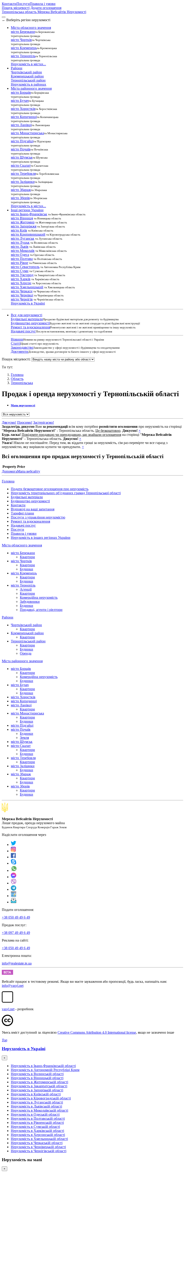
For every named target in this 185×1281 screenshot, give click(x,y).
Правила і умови (43, 4)
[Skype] (13, 863)
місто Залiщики (23, 182)
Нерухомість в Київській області (36, 1094)
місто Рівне (19, 263)
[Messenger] (13, 877)
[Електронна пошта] (13, 902)
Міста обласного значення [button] (31, 28)
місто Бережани (23, 32)
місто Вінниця (22, 218)
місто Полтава (22, 259)
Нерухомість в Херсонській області (38, 1135)
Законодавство (22, 347)
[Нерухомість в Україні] (5, 811)
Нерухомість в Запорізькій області (37, 1090)
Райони (7, 617)
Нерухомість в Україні (28, 303)
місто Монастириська (27, 133)
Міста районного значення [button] (31, 88)
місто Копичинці (24, 117)
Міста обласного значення (22, 545)
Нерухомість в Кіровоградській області (41, 1098)
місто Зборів (20, 198)
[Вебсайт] (13, 896)
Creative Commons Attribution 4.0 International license (97, 1032)
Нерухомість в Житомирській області (39, 1082)
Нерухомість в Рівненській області (37, 1122)
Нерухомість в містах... (28, 64)
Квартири (27, 557)
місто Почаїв (20, 149)
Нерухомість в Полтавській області (38, 1118)
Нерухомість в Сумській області (35, 1127)
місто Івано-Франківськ (29, 214)
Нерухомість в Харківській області (37, 1131)
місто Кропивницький (28, 234)
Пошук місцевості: (16, 359)
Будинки (26, 569)
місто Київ (19, 230)
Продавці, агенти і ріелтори (41, 610)
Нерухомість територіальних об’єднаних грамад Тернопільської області (66, 493)
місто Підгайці (22, 141)
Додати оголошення (45, 8)
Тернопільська (22, 383)
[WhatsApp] (14, 870)
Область (17, 379)
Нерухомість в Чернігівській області (38, 1151)
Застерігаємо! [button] (43, 422)
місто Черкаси (21, 291)
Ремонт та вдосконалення (30, 327)
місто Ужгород (22, 275)
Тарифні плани (22, 513)
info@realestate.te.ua (17, 963)
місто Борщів (21, 92)
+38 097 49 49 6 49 (16, 933)
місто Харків (20, 279)
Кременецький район (27, 76)
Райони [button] (16, 68)
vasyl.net (8, 1009)
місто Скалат (21, 165)
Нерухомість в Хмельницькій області (39, 1139)
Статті (16, 343)
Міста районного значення (22, 661)
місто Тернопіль (23, 56)
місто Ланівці (21, 125)
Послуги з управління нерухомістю (38, 517)
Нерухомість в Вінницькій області (37, 1078)
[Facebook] (13, 857)
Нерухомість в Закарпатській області (39, 1086)
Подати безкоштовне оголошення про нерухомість (49, 489)
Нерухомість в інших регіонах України (40, 537)
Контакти (9, 4)
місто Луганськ (22, 238)
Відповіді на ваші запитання (32, 509)
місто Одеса (20, 255)
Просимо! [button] (24, 422)
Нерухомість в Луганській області (37, 1102)
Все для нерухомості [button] (26, 315)
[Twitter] (13, 844)
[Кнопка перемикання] (3, 17)
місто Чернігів (22, 299)
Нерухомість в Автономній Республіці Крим (45, 1070)
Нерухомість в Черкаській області (36, 1143)
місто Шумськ (21, 157)
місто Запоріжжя (23, 226)
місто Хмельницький (27, 287)
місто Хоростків (23, 109)
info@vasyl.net (12, 985)
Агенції (26, 589)
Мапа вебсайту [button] (28, 471)
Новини (17, 339)
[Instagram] (13, 851)
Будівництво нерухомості (30, 323)
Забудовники (30, 601)
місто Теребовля (23, 173)
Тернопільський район (28, 80)
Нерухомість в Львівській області (36, 1106)
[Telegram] (13, 889)
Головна (8, 481)
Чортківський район (26, 72)
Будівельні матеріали (27, 319)
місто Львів (19, 246)
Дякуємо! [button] (9, 422)
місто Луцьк (20, 242)
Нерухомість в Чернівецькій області (38, 1147)
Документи (19, 351)
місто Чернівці (22, 295)
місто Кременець (24, 48)
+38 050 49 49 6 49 (16, 917)
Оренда (25, 653)
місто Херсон (21, 283)
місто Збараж (21, 190)
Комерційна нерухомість (39, 597)
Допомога (9, 471)
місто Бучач (20, 100)
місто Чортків (21, 40)
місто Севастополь (25, 267)
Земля (24, 737)
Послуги (23, 4)
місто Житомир (23, 222)
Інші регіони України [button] (27, 210)
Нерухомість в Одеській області (35, 1114)
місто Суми (19, 271)
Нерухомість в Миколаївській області (39, 1110)
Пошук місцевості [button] (16, 8)
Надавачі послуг (23, 331)
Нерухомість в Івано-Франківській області (43, 1066)
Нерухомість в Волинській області (37, 1074)
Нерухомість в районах (28, 84)
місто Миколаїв (23, 251)
